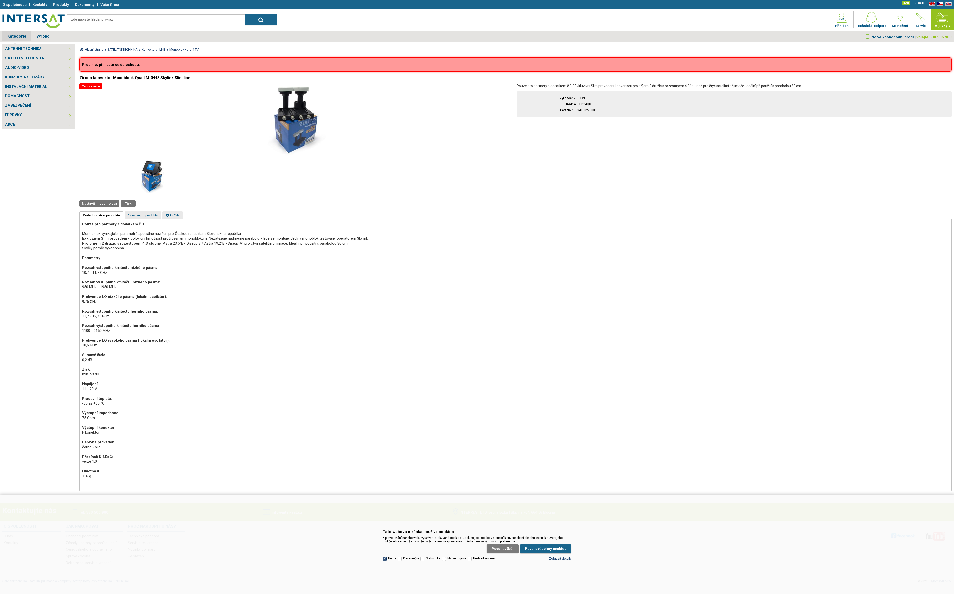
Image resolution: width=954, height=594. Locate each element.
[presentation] (101, 215)
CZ (939, 4)
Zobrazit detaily (560, 558)
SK (948, 4)
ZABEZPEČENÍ (18, 105)
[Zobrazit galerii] (296, 156)
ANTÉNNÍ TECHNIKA (23, 48)
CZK (906, 3)
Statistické (433, 558)
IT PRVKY (13, 115)
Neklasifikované (484, 558)
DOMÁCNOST (17, 96)
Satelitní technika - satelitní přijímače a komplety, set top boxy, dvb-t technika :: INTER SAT (33, 21)
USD (921, 3)
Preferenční (411, 558)
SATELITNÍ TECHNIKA (24, 58)
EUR (913, 3)
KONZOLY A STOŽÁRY (25, 77)
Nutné (392, 558)
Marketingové (456, 558)
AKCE (10, 124)
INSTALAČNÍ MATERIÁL (26, 86)
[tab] (101, 215)
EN (931, 4)
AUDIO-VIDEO (17, 67)
